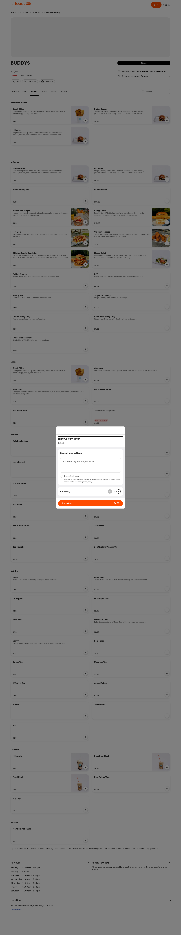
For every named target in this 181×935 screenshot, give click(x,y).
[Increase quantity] (118, 491)
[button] (90, 503)
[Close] (120, 430)
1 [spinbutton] (114, 491)
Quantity (65, 491)
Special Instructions (71, 452)
